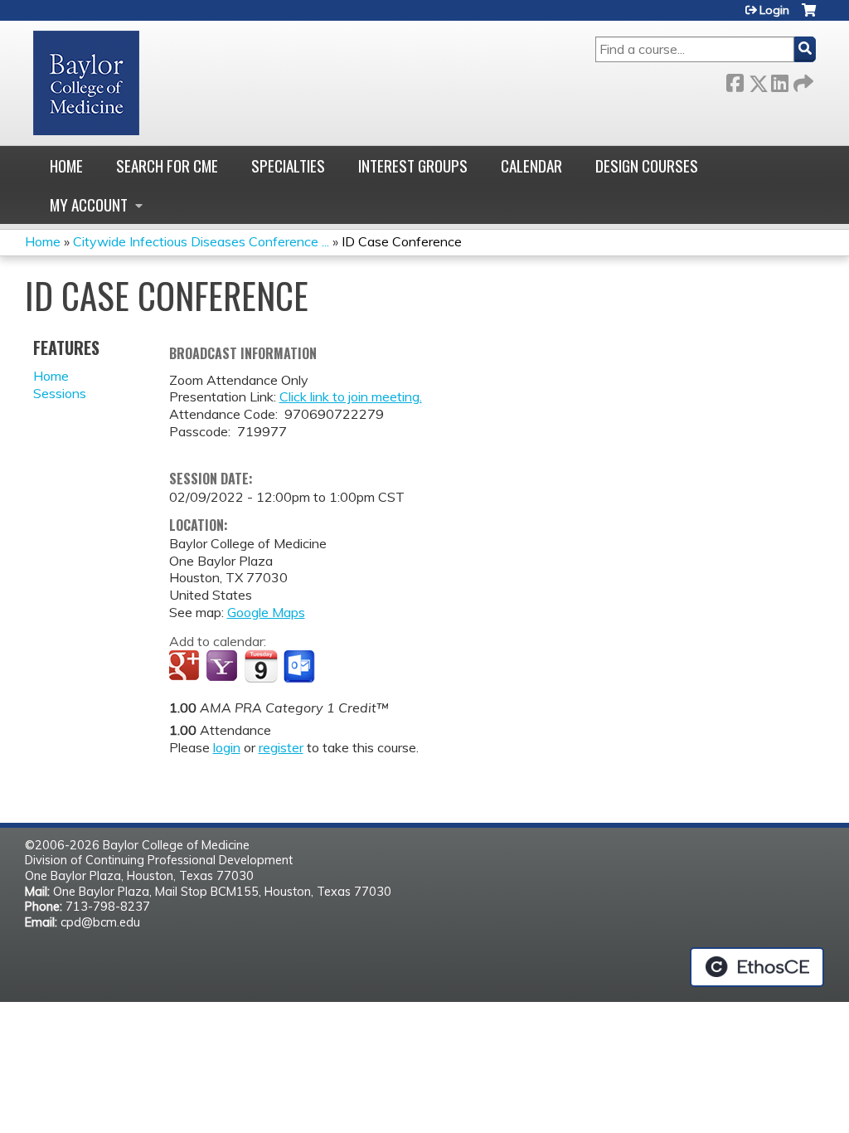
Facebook (734, 80)
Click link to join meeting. (350, 396)
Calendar (531, 165)
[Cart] (809, 16)
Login (774, 10)
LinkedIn (779, 80)
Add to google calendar (186, 666)
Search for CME (167, 165)
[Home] (86, 83)
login (226, 747)
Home (66, 165)
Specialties (288, 165)
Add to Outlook (301, 666)
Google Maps (266, 612)
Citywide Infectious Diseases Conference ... (201, 241)
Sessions (59, 393)
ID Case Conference (402, 241)
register (281, 747)
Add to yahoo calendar (223, 666)
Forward (801, 80)
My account (89, 204)
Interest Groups (413, 165)
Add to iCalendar (261, 666)
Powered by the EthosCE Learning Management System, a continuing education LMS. (757, 967)
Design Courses (646, 165)
